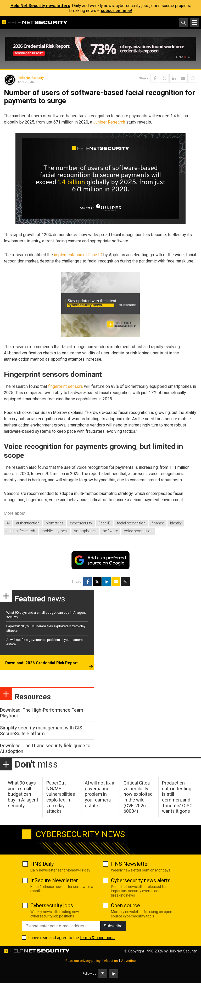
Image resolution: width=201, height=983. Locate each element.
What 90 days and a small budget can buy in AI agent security (23, 794)
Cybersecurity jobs (51, 905)
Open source (125, 905)
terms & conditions (97, 937)
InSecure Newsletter (54, 880)
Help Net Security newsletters (40, 5)
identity (176, 523)
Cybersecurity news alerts (140, 880)
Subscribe (113, 926)
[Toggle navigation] (194, 22)
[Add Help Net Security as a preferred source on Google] (192, 78)
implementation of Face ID (78, 254)
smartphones (85, 531)
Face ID (104, 523)
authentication (28, 523)
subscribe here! (116, 10)
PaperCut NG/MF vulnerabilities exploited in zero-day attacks (60, 797)
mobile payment (54, 531)
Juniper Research (109, 122)
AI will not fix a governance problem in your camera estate (99, 794)
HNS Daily (42, 864)
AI (8, 523)
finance (158, 523)
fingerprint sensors (65, 386)
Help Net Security (31, 78)
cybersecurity (81, 523)
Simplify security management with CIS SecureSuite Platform (41, 730)
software (110, 531)
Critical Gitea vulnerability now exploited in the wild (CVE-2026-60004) (138, 797)
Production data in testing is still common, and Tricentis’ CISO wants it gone (177, 797)
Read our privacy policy (82, 961)
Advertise (128, 961)
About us (111, 961)
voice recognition (138, 531)
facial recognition (131, 523)
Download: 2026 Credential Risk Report (41, 662)
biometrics (55, 523)
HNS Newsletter (130, 864)
